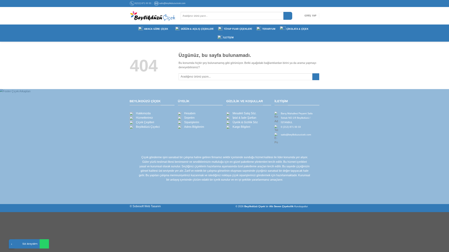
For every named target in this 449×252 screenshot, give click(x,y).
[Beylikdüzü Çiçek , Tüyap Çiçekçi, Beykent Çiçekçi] (152, 15)
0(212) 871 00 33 (143, 3)
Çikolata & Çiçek (297, 29)
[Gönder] (287, 16)
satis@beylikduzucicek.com (172, 3)
